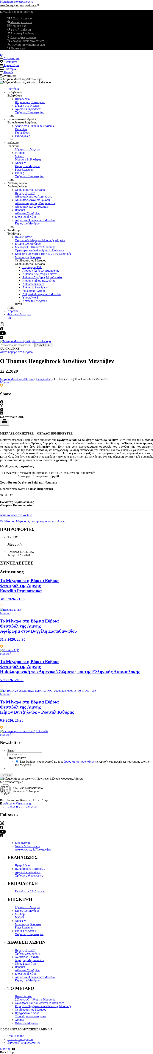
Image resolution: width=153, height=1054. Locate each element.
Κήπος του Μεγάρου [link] (27, 166)
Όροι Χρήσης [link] (15, 1035)
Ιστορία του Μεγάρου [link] (28, 243)
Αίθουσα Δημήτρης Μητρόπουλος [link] (35, 203)
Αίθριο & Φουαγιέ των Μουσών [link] (41, 294)
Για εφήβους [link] (22, 132)
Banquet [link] (20, 210)
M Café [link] (19, 156)
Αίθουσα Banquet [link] (33, 284)
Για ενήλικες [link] (22, 135)
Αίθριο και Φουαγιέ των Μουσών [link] (35, 220)
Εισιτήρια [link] (13, 88)
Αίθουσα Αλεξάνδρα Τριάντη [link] (32, 199)
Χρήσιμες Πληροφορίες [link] (29, 112)
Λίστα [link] (3, 352)
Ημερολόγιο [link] (22, 98)
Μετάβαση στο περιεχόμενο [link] (16, 1)
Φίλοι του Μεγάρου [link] (19, 314)
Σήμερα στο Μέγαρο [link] (27, 105)
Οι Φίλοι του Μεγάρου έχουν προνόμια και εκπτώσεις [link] (32, 521)
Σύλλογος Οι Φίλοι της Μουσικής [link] (35, 247)
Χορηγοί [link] (12, 311)
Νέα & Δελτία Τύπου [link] (27, 846)
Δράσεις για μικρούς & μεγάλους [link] (34, 125)
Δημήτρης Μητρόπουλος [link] (29, 960)
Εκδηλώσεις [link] (44, 379)
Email (11, 750)
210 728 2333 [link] (29, 806)
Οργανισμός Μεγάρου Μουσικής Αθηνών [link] (40, 240)
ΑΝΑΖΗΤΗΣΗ (44, 345)
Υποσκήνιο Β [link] (30, 297)
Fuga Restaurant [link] (24, 169)
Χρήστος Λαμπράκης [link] (27, 953)
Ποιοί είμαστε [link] (23, 236)
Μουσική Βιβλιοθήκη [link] (28, 159)
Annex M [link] (20, 162)
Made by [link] (6, 1048)
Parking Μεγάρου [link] (25, 930)
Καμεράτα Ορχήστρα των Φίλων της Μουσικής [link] (43, 253)
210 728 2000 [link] (11, 806)
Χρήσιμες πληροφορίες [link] (29, 875)
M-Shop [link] (20, 152)
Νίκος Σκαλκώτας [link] (25, 963)
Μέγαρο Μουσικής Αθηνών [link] (17, 379)
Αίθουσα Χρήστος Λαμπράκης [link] (33, 196)
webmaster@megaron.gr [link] (17, 803)
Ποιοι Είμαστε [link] (23, 996)
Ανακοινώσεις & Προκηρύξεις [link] (33, 849)
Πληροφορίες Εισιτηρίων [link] (30, 102)
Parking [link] (19, 173)
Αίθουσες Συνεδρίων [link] (27, 213)
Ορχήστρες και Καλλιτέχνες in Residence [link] (39, 250)
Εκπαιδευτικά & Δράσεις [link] (29, 891)
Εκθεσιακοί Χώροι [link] (26, 216)
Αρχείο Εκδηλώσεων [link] (27, 872)
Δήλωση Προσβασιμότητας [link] (23, 1042)
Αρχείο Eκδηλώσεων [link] (27, 109)
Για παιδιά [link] (21, 129)
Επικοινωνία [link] (22, 842)
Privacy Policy (16, 757)
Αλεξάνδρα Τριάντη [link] (27, 956)
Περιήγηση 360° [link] (25, 193)
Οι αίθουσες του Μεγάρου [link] (30, 189)
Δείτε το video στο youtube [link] (16, 515)
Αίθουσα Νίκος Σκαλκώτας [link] (31, 206)
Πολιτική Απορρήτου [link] (20, 1039)
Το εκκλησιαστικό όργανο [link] (30, 1016)
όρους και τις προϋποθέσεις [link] (80, 761)
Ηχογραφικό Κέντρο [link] (27, 1013)
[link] (20, 5)
